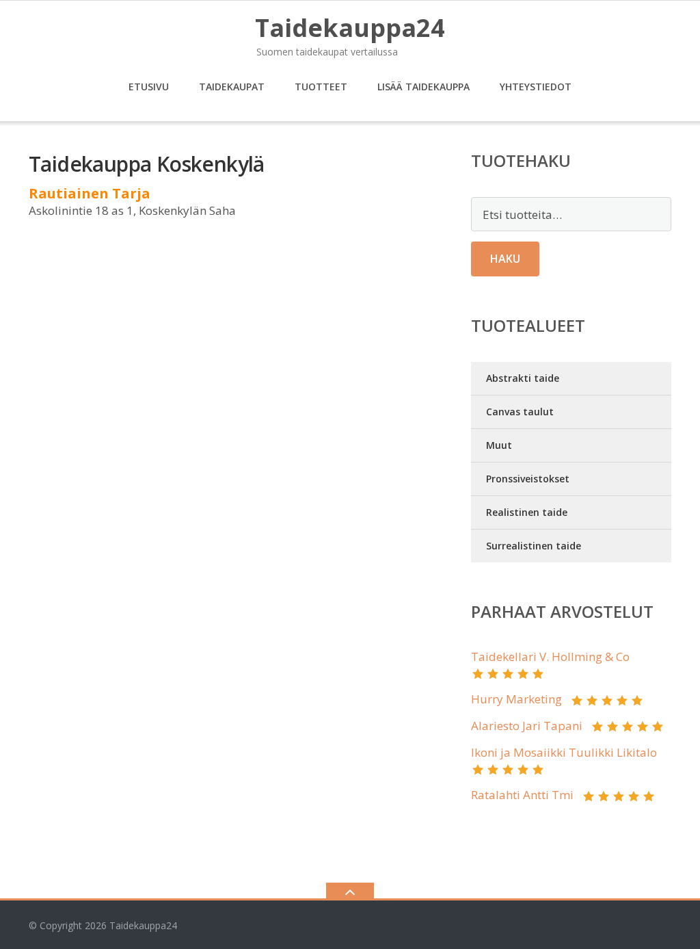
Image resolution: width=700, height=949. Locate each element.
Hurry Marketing (516, 699)
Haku (505, 258)
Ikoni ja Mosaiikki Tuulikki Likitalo (564, 752)
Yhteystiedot (535, 86)
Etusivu (149, 86)
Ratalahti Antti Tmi (522, 795)
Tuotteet (321, 86)
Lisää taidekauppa (423, 86)
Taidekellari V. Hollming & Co (550, 656)
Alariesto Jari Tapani (526, 725)
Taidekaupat (232, 86)
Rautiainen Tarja (89, 193)
